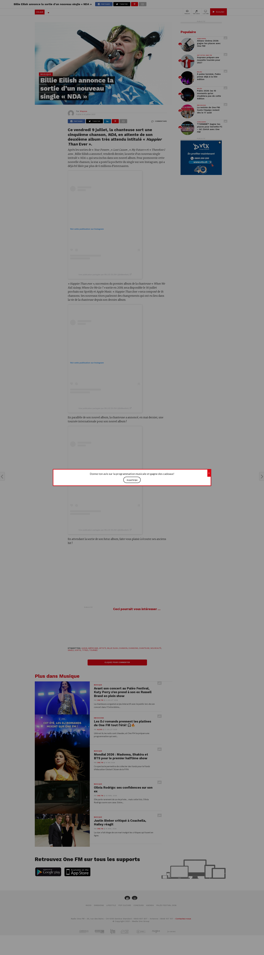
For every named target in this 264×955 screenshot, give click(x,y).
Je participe (132, 480)
